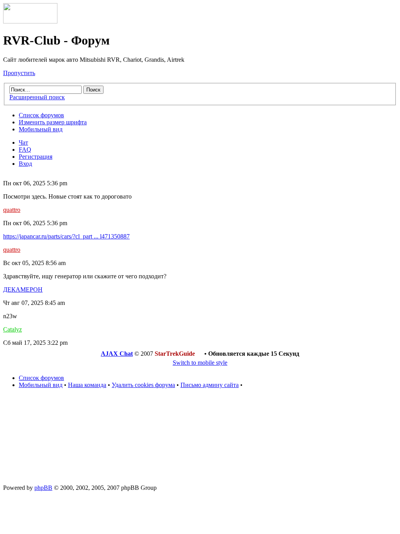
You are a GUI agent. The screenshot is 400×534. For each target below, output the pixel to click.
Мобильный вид (40, 129)
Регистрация (35, 156)
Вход (25, 163)
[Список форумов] (30, 21)
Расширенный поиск (37, 97)
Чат (23, 142)
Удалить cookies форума (143, 385)
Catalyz (12, 329)
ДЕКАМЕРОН (23, 289)
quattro (11, 209)
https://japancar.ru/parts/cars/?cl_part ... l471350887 (66, 236)
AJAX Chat (117, 353)
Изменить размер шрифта (53, 122)
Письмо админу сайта (209, 385)
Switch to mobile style (200, 362)
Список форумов (41, 115)
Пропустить (19, 73)
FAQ (25, 149)
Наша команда (87, 385)
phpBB (43, 487)
